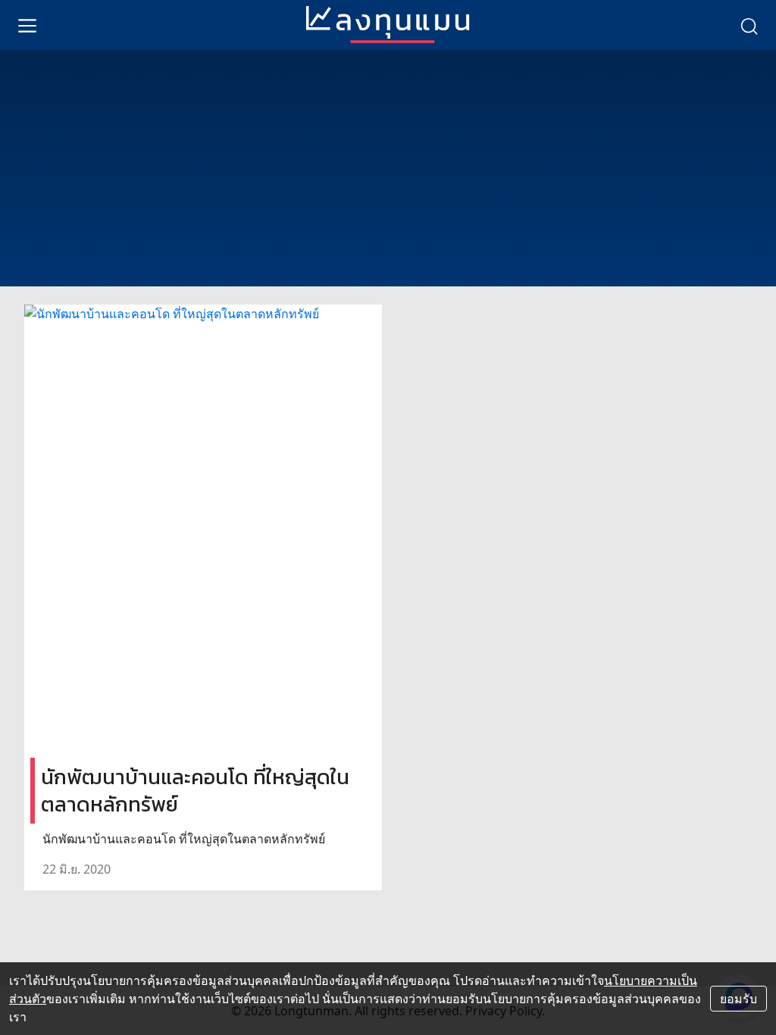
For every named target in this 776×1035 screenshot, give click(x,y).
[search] (749, 25)
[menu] (27, 25)
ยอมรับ (738, 998)
